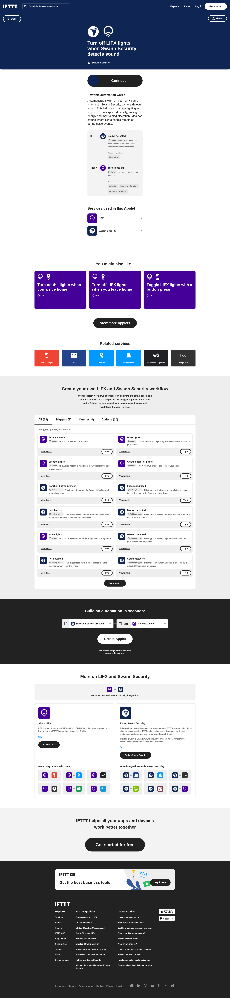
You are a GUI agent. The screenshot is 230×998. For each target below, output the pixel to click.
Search (58, 949)
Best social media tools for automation (135, 965)
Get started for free (115, 844)
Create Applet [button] (115, 639)
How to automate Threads (129, 955)
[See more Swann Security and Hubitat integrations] (131, 788)
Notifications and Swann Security (91, 949)
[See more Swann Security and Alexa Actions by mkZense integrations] (155, 788)
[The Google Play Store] (167, 919)
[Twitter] (159, 986)
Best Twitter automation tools (131, 923)
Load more (115, 583)
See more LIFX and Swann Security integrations (115, 695)
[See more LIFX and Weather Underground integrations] (98, 775)
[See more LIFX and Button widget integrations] (49, 775)
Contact (100, 986)
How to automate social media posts (134, 960)
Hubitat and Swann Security (88, 960)
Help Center (60, 939)
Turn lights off (116, 167)
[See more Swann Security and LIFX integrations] (180, 788)
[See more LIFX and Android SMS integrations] (74, 788)
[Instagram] (145, 986)
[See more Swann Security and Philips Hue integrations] (180, 775)
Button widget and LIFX (86, 917)
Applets (58, 928)
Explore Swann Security (135, 755)
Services (59, 917)
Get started (215, 6)
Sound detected (117, 136)
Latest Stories (126, 911)
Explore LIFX (49, 745)
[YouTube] (152, 986)
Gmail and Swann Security (87, 944)
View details (46, 452)
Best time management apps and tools (135, 928)
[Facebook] (132, 986)
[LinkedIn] (139, 986)
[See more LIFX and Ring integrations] (98, 788)
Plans (187, 6)
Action (54, 441)
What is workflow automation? (131, 933)
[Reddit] (173, 986)
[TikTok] (166, 986)
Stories (58, 923)
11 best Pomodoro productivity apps (134, 949)
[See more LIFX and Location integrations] (74, 775)
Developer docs (62, 960)
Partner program (85, 986)
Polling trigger (57, 490)
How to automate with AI (128, 917)
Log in (198, 6)
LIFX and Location (84, 923)
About (119, 986)
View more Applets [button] (115, 323)
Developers (60, 986)
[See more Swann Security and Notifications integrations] (155, 775)
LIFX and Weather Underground (90, 928)
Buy (40, 737)
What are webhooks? (127, 944)
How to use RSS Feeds (128, 939)
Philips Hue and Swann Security (90, 955)
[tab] (43, 420)
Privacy (109, 986)
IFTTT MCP (60, 933)
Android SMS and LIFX (86, 939)
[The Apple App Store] (167, 912)
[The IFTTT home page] (10, 6)
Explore (174, 6)
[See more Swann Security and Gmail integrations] (131, 775)
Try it (107, 452)
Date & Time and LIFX (85, 933)
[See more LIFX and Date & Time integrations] (49, 788)
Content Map (61, 944)
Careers (72, 986)
